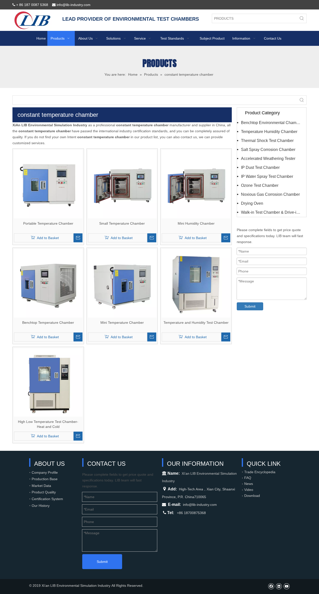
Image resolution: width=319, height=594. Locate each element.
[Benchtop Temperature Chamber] (48, 283)
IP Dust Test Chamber (260, 167)
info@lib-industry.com (200, 505)
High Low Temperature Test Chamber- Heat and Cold (48, 424)
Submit (249, 306)
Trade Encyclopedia (259, 472)
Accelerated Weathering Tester (268, 158)
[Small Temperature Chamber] (122, 184)
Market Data (41, 486)
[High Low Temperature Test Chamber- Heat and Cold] (48, 382)
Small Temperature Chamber (122, 223)
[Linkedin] (279, 586)
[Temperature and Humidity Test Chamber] (196, 283)
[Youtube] (286, 586)
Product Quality (44, 492)
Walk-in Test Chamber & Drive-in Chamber (273, 212)
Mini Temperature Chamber (122, 323)
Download (252, 496)
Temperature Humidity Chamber (269, 132)
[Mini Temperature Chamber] (122, 283)
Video (248, 490)
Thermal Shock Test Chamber (267, 140)
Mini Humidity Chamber (196, 223)
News (248, 484)
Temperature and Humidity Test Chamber (196, 323)
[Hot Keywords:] (301, 18)
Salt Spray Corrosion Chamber (268, 149)
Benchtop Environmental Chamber (271, 123)
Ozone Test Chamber (259, 185)
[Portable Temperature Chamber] (48, 184)
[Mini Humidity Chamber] (196, 184)
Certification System (47, 499)
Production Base (45, 479)
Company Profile (45, 472)
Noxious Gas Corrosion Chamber (270, 194)
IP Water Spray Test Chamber (267, 176)
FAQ (247, 478)
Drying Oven (252, 203)
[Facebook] (271, 586)
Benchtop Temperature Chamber (48, 323)
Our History (41, 506)
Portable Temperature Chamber (48, 223)
